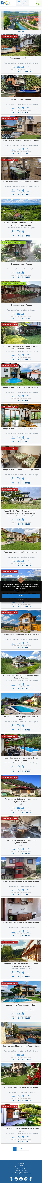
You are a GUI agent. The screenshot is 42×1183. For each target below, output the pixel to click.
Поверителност (21, 1168)
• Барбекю (21, 804)
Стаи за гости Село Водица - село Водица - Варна (21, 718)
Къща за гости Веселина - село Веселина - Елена (21, 1129)
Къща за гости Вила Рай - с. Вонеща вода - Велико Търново (21, 677)
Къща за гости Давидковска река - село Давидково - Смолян (21, 965)
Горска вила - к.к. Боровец (21, 58)
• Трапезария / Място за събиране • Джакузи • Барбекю (21, 145)
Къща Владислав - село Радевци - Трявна (21, 140)
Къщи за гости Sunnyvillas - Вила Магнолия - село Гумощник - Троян (21, 347)
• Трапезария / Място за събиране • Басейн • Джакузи (21, 63)
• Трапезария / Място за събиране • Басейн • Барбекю (21, 351)
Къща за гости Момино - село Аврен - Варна (21, 1046)
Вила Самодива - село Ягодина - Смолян (21, 552)
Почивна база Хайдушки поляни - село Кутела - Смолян (21, 800)
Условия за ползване (21, 1167)
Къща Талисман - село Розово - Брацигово (21, 387)
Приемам (21, 595)
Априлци (21, 32)
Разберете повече (21, 591)
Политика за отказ (21, 1170)
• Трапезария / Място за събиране (21, 968)
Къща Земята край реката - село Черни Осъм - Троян (21, 759)
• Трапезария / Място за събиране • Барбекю (21, 228)
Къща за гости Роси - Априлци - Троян (21, 1005)
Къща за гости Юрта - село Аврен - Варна (21, 1087)
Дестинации (21, 1163)
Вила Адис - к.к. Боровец (21, 99)
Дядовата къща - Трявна (21, 264)
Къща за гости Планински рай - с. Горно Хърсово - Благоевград (21, 224)
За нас (21, 1165)
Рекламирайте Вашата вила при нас (21, 1174)
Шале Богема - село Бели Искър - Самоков (21, 634)
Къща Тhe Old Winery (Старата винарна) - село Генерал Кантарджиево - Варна (21, 512)
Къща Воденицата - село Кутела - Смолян (21, 881)
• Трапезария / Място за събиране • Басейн (21, 1010)
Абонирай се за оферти (21, 1172)
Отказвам (21, 599)
